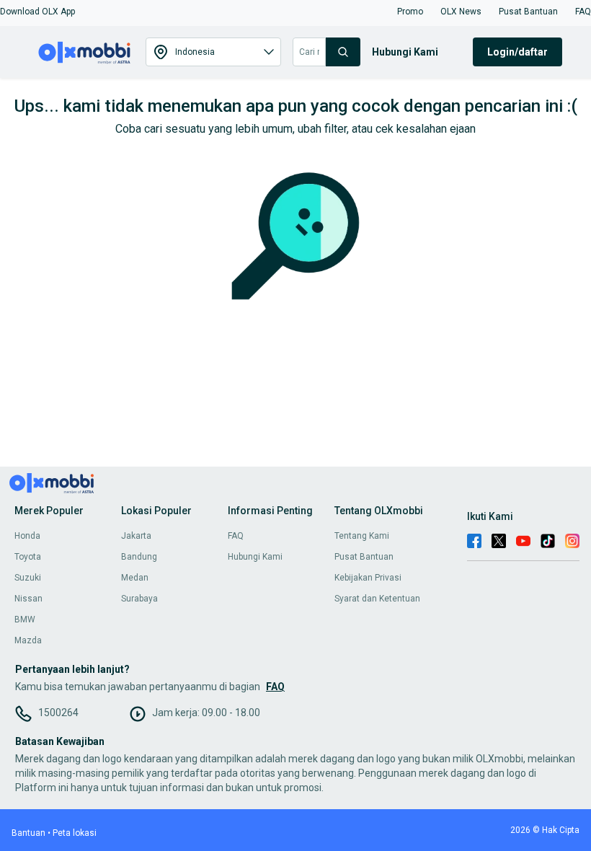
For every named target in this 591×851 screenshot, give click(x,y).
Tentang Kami (361, 536)
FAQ (236, 536)
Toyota (27, 557)
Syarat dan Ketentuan (377, 599)
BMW (24, 619)
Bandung (139, 557)
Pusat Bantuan (364, 557)
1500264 (58, 712)
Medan (134, 578)
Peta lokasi (75, 833)
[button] (37, 11)
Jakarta (136, 536)
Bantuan (28, 833)
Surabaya (139, 599)
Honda (27, 536)
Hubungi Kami (255, 557)
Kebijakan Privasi (367, 578)
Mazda (28, 640)
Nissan (28, 599)
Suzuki (27, 578)
